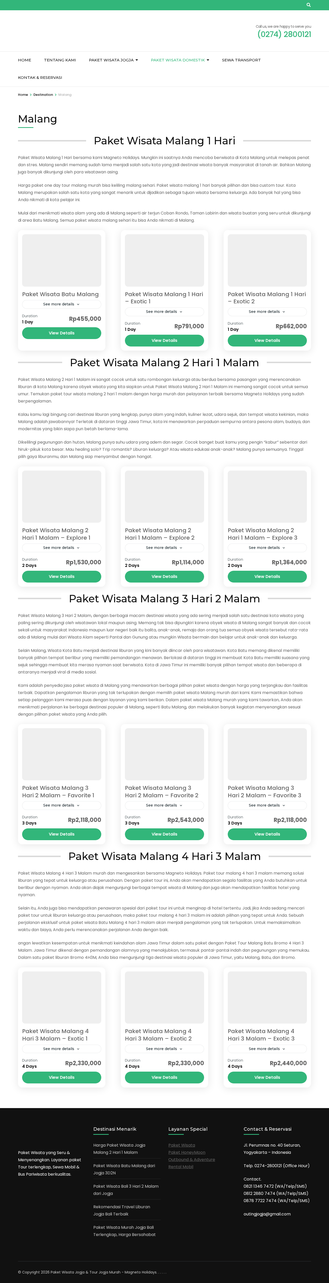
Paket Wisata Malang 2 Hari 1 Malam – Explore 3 (262, 534)
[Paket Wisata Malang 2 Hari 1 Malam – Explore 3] (267, 497)
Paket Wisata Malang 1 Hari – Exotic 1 (164, 298)
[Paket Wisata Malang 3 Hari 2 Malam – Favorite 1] (61, 754)
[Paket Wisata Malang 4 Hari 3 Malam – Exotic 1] (61, 997)
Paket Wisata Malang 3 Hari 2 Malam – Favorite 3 (264, 791)
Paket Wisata (181, 1145)
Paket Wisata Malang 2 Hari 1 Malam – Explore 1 (56, 534)
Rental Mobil (180, 1167)
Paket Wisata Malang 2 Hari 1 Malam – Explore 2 (160, 534)
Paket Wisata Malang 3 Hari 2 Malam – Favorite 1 (58, 791)
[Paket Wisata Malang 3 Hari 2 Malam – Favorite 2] (164, 754)
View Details (62, 333)
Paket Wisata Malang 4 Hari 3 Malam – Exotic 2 (158, 1035)
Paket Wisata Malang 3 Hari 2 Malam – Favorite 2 (161, 791)
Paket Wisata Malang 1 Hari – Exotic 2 (267, 298)
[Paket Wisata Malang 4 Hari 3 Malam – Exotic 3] (267, 997)
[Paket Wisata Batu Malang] (61, 260)
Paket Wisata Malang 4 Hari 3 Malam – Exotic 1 (55, 1035)
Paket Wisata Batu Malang (60, 294)
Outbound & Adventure (191, 1160)
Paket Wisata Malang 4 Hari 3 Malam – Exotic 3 (261, 1035)
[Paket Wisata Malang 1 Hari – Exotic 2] (267, 260)
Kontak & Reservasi (40, 77)
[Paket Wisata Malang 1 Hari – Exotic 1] (164, 260)
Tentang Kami (60, 60)
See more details (58, 304)
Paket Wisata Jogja (111, 60)
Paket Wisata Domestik (178, 60)
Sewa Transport (241, 60)
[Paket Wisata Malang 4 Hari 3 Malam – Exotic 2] (164, 997)
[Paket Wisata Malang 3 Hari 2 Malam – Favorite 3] (267, 754)
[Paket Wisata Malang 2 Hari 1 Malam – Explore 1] (61, 497)
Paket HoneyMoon (186, 1152)
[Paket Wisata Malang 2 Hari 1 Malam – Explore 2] (164, 497)
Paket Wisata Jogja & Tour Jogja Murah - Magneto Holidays (104, 1272)
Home (24, 60)
